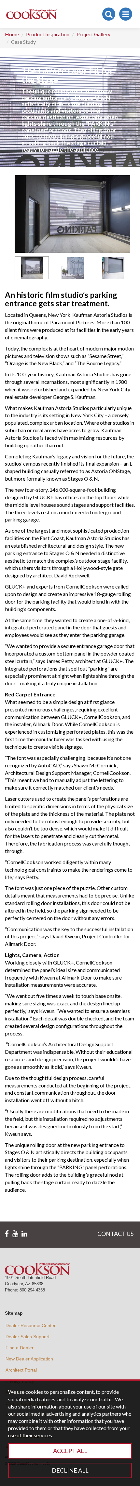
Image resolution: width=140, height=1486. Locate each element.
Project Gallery (93, 34)
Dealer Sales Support (27, 1336)
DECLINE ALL (70, 1470)
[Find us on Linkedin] (24, 1234)
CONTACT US (115, 1233)
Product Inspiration (47, 34)
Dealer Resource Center (31, 1325)
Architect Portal (21, 1370)
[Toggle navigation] (125, 14)
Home (12, 34)
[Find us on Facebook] (7, 1234)
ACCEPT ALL (70, 1450)
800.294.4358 (32, 1290)
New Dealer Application (29, 1358)
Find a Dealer (20, 1347)
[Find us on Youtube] (15, 1234)
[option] (32, 267)
